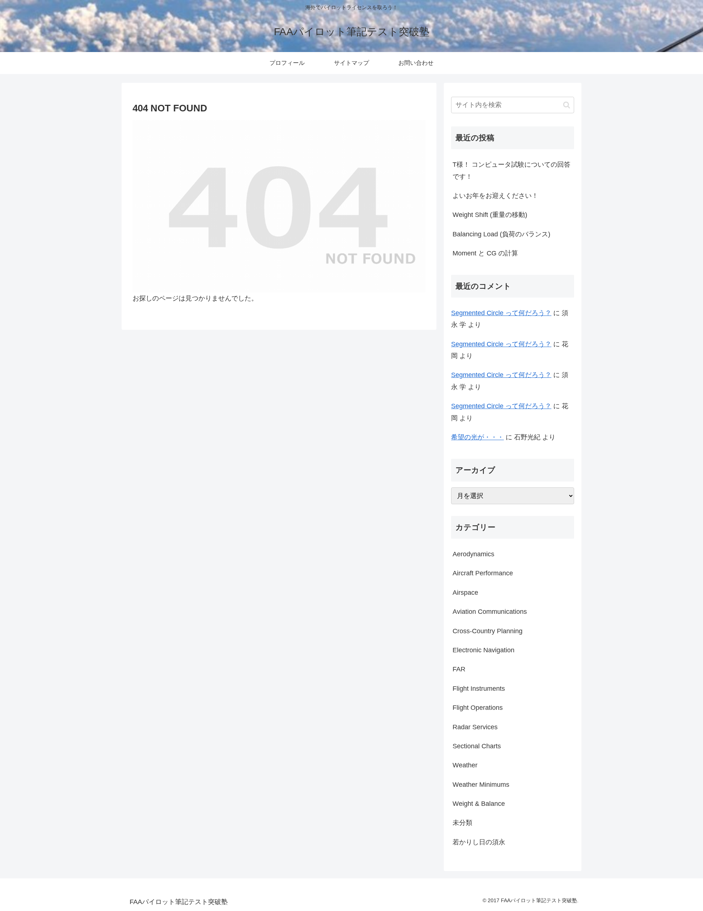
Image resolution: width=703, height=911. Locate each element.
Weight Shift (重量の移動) (490, 214)
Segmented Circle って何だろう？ (501, 313)
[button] (566, 105)
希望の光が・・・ (477, 437)
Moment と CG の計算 (485, 253)
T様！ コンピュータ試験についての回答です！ (511, 170)
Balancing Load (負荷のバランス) (501, 234)
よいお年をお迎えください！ (495, 195)
